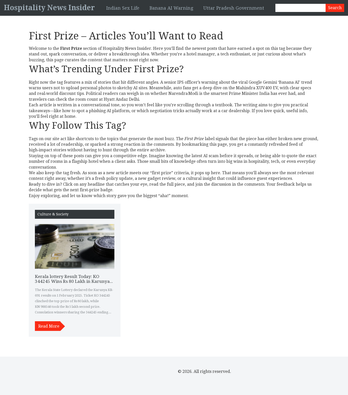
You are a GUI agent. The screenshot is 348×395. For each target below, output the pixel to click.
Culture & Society (53, 214)
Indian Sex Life (122, 8)
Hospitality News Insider (49, 8)
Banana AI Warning (171, 8)
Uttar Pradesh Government (233, 8)
